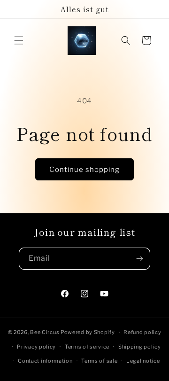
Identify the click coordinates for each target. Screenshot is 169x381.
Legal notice (143, 361)
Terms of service (87, 346)
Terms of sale (99, 361)
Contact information (45, 361)
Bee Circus (44, 332)
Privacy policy (36, 346)
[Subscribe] (139, 259)
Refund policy (142, 332)
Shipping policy (139, 346)
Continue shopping (84, 169)
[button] (18, 40)
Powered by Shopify (88, 332)
